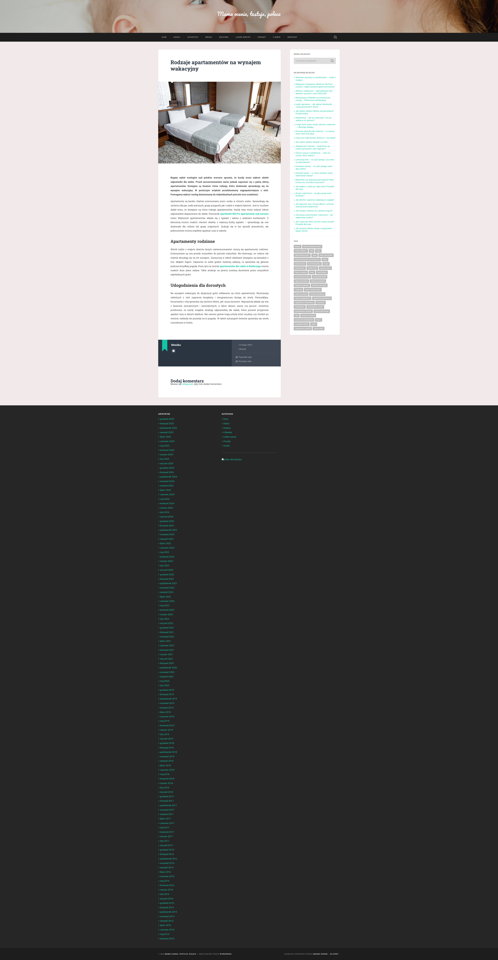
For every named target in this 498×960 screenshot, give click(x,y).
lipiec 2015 (165, 925)
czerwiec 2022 (167, 601)
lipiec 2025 (165, 436)
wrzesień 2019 (167, 703)
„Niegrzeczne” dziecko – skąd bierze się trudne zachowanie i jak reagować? (313, 147)
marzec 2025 (166, 454)
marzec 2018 (166, 783)
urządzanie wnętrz (301, 324)
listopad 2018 (167, 747)
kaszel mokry (299, 268)
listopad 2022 (167, 579)
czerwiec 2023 (167, 547)
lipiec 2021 (165, 641)
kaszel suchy (312, 268)
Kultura (224, 37)
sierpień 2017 (167, 814)
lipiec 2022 (165, 596)
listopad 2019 (167, 694)
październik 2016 (168, 858)
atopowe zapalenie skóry (312, 246)
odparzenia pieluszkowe (321, 298)
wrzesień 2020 (167, 672)
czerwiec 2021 (167, 645)
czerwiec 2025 (167, 441)
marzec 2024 (166, 508)
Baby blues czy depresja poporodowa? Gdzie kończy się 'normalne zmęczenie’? (315, 181)
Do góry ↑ (335, 954)
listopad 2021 (167, 632)
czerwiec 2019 (167, 716)
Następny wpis (245, 361)
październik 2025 (168, 428)
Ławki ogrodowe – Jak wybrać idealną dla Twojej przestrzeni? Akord (314, 105)
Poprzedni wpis (245, 357)
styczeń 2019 (166, 738)
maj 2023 (164, 552)
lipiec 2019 (165, 712)
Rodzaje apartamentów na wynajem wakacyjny (216, 65)
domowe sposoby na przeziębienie (307, 259)
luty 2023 (164, 565)
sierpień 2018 (167, 761)
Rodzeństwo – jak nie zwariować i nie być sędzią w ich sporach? (314, 119)
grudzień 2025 (167, 419)
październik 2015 (168, 912)
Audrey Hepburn (301, 251)
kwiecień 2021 (167, 650)
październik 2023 (168, 530)
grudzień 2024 (167, 468)
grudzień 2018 (167, 743)
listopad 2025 (167, 423)
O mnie (277, 37)
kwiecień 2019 (167, 725)
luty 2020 (164, 685)
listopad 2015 (167, 907)
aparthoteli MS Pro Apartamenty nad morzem (244, 213)
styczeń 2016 (166, 898)
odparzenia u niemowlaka (304, 303)
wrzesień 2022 (167, 587)
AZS (311, 251)
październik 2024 (168, 476)
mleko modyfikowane (312, 290)
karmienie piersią (314, 264)
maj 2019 (164, 721)
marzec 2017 (166, 836)
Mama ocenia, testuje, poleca (249, 13)
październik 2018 (168, 752)
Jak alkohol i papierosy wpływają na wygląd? (315, 200)
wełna (314, 324)
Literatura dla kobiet (319, 285)
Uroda (208, 37)
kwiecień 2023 (167, 556)
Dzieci (177, 37)
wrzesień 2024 (167, 481)
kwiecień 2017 (167, 832)
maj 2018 (164, 774)
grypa (325, 259)
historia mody (300, 264)
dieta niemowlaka (326, 255)
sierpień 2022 (167, 592)
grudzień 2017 (167, 796)
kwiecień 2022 (167, 610)
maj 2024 (164, 499)
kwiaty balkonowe (319, 277)
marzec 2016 (166, 889)
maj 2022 (164, 605)
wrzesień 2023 (167, 534)
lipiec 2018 (165, 765)
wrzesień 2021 (167, 636)
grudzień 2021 (167, 627)
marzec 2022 (166, 614)
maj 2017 (164, 827)
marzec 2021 (166, 654)
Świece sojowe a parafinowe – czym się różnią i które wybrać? (313, 154)
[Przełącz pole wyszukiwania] (335, 37)
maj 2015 (164, 934)
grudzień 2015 (167, 903)
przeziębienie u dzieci (315, 307)
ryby (296, 315)
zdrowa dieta (318, 328)
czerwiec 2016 (167, 876)
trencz (318, 320)
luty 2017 (164, 841)
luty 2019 (164, 734)
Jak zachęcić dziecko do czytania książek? (314, 211)
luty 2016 (164, 894)
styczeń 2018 (166, 792)
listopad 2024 (167, 472)
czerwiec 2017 (167, 823)
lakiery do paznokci (318, 281)
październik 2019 (168, 698)
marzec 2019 (166, 730)
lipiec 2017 (165, 818)
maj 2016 (164, 881)
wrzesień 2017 (167, 809)
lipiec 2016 (165, 872)
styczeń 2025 (166, 463)
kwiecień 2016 (167, 885)
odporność (320, 303)
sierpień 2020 (167, 676)
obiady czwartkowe (317, 294)
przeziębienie (299, 307)
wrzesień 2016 (167, 863)
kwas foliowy (321, 272)
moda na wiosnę (301, 294)
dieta (314, 255)
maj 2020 (164, 681)
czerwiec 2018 (167, 770)
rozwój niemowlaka (321, 311)
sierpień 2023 (167, 539)
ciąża (318, 251)
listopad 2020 (167, 663)
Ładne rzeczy (243, 37)
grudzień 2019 (167, 690)
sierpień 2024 (167, 485)
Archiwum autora (173, 351)
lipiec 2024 (165, 490)
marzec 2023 (166, 561)
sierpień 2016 (167, 867)
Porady (262, 37)
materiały (298, 290)
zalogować (187, 384)
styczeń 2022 (166, 623)
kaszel (326, 264)
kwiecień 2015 (167, 938)
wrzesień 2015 (167, 916)
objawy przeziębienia (302, 298)
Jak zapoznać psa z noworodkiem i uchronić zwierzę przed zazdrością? (315, 205)
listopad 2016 (167, 854)
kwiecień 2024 (167, 503)
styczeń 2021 (166, 659)
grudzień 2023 (167, 521)
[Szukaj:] (315, 61)
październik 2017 (168, 805)
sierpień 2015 (167, 921)
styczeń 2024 (166, 516)
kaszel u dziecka (301, 272)
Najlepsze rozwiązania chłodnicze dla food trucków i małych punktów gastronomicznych (315, 85)
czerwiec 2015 (167, 929)
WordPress (225, 954)
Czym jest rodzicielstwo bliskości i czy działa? (316, 138)
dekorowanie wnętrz (302, 255)
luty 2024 (164, 512)
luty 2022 (164, 619)
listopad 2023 (167, 525)
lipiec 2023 (165, 543)
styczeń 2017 (166, 845)
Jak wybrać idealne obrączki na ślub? (312, 142)
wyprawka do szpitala (302, 328)
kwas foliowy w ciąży (302, 277)
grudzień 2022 (167, 574)
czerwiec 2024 (167, 494)
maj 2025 (164, 445)
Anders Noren (320, 954)
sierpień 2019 (167, 707)
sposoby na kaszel (308, 315)
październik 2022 (168, 583)
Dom (164, 37)
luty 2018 (164, 787)
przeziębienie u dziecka (303, 311)
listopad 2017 (167, 801)
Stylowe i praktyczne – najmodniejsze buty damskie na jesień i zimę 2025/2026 (314, 92)
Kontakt (292, 37)
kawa (312, 272)
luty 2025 (164, 459)
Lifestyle (192, 37)
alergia (297, 246)
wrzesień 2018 (167, 756)
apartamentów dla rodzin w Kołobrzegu (240, 266)
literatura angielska (302, 285)
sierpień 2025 (167, 432)
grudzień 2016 (167, 849)
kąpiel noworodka (301, 281)
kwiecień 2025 (167, 450)
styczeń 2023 (166, 570)
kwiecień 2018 (167, 778)
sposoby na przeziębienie (304, 320)
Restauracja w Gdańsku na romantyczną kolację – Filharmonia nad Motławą (313, 99)
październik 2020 (168, 667)
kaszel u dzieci (325, 268)
